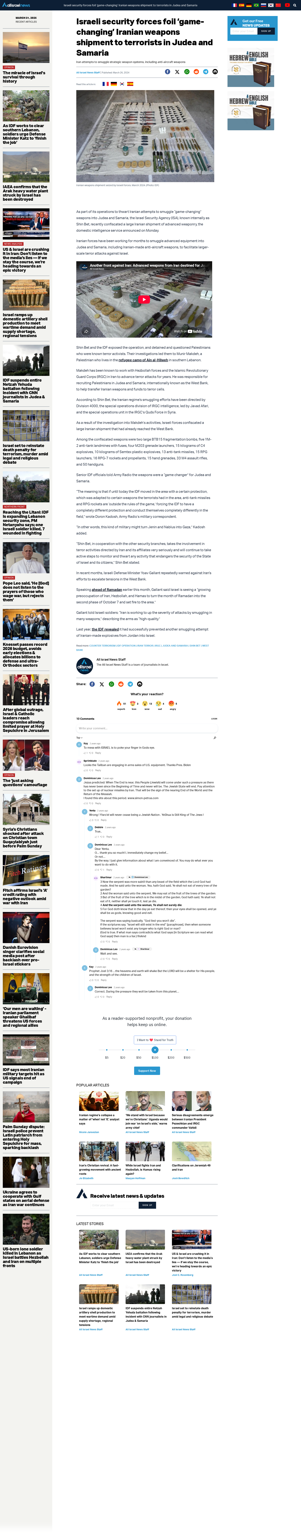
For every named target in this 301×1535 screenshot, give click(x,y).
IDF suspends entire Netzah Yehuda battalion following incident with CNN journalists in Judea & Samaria (24, 390)
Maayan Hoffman (135, 1178)
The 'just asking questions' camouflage (25, 782)
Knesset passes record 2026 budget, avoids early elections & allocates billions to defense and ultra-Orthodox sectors (25, 655)
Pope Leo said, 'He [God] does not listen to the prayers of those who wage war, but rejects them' (26, 591)
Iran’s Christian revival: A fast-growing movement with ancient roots (100, 1169)
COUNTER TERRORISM (103, 645)
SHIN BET (196, 645)
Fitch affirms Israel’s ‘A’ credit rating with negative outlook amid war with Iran (25, 896)
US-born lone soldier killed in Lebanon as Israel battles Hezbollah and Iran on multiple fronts (26, 1257)
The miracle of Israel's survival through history (24, 77)
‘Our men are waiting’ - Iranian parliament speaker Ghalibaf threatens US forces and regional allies (24, 1017)
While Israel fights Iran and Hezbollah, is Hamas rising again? (143, 1169)
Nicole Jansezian (89, 1132)
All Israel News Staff (88, 72)
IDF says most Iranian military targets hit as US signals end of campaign (23, 1076)
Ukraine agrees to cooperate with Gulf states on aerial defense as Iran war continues (26, 1198)
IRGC (158, 645)
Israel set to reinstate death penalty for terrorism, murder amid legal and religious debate (25, 454)
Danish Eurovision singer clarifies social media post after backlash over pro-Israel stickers (23, 956)
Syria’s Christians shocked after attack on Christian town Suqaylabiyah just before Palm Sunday (23, 837)
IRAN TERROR (146, 645)
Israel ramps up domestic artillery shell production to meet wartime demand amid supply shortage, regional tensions (25, 325)
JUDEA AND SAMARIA (176, 645)
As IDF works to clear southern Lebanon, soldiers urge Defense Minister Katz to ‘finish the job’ (25, 134)
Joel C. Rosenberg (182, 1274)
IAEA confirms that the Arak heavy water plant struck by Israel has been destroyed (25, 193)
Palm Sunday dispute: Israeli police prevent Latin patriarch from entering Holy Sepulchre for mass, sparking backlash (23, 1137)
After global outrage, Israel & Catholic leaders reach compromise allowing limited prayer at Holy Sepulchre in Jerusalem (26, 720)
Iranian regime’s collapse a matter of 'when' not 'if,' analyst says (99, 1119)
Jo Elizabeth (86, 1178)
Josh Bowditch (180, 1178)
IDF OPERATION (127, 645)
